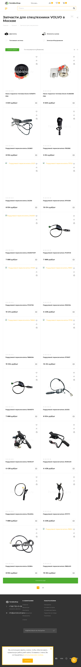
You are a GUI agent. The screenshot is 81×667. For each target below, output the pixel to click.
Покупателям (50, 600)
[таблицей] (77, 49)
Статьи (25, 619)
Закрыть (28, 660)
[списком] (74, 49)
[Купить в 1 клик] (36, 64)
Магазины (47, 604)
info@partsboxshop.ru (17, 613)
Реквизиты (26, 615)
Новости (25, 604)
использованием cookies (33, 655)
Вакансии (26, 607)
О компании (28, 600)
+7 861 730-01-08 (15, 606)
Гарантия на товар (50, 613)
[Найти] (73, 8)
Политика (47, 615)
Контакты (26, 610)
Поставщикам (27, 613)
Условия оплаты (49, 607)
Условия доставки (50, 610)
